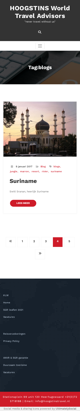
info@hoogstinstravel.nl (52, 401)
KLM (6, 295)
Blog (43, 166)
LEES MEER (23, 203)
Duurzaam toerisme (15, 365)
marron (24, 171)
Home (6, 302)
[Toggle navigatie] (40, 46)
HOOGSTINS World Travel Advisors (40, 11)
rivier (45, 171)
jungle (13, 171)
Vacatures (9, 317)
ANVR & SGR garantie (15, 357)
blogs (57, 166)
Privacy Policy (11, 341)
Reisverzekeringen (14, 333)
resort (35, 171)
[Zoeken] (40, 32)
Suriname (23, 181)
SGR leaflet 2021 (13, 310)
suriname (56, 171)
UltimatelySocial (66, 408)
